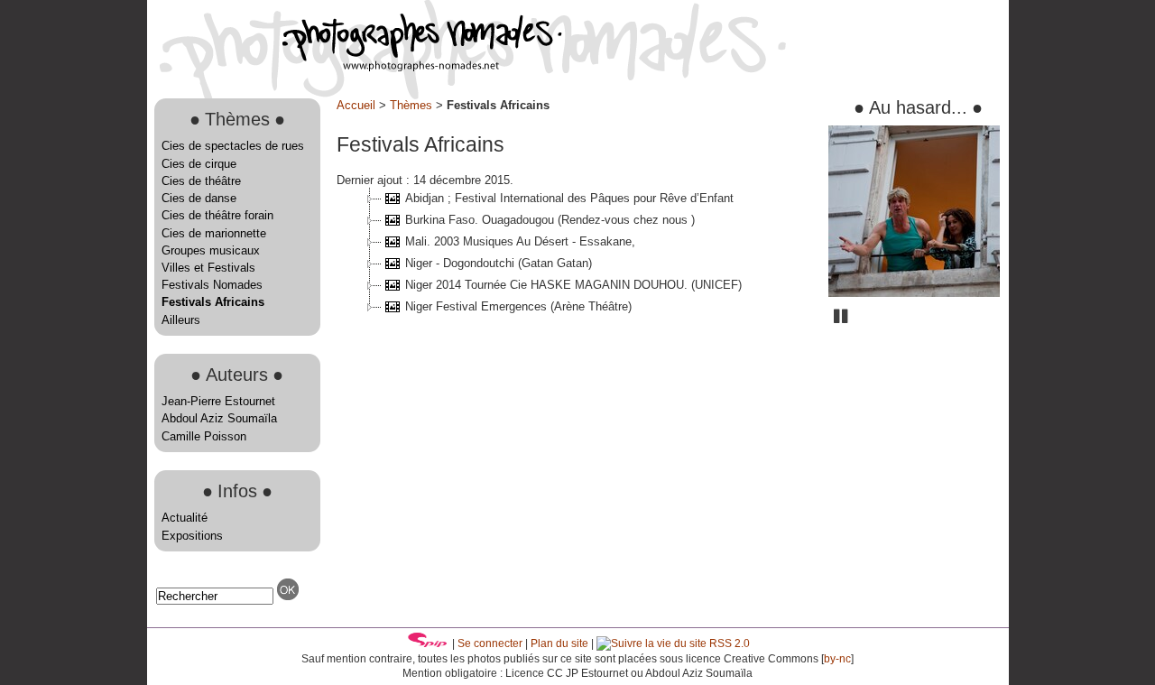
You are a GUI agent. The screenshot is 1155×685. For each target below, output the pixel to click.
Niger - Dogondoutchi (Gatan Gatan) (498, 263)
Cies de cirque (199, 164)
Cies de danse (199, 198)
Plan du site (559, 643)
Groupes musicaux (211, 250)
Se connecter (489, 643)
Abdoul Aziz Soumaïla (219, 418)
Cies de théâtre (201, 181)
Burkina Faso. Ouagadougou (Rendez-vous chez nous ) (550, 220)
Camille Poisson (204, 436)
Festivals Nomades (212, 285)
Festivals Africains (213, 302)
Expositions (192, 535)
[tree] (576, 253)
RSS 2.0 (728, 643)
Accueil (356, 105)
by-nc (837, 658)
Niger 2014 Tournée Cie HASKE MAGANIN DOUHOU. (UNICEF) (573, 285)
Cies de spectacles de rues (233, 146)
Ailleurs (181, 320)
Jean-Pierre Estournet (218, 401)
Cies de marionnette (214, 233)
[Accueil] (354, 67)
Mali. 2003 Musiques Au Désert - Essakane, (520, 241)
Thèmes (411, 105)
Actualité (185, 517)
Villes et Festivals (208, 267)
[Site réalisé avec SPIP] (427, 643)
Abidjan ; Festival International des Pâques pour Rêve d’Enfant (569, 198)
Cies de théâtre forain (217, 215)
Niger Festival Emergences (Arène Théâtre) (518, 306)
